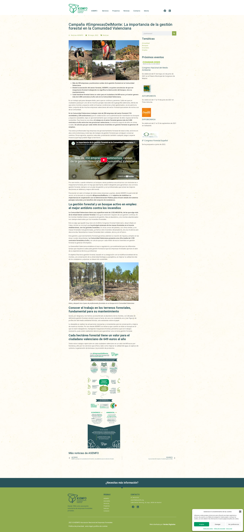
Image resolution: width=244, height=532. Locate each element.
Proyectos (116, 11)
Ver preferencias (233, 524)
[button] (240, 512)
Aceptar (201, 524)
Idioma (146, 11)
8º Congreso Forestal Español (155, 140)
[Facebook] (165, 10)
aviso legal (89, 526)
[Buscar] (174, 33)
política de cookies (101, 526)
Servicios (105, 11)
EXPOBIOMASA (149, 119)
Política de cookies (208, 528)
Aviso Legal (229, 528)
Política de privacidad (219, 528)
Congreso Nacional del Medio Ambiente (155, 68)
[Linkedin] (169, 10)
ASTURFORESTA (149, 96)
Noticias (127, 11)
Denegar (217, 524)
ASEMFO (94, 11)
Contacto (136, 11)
